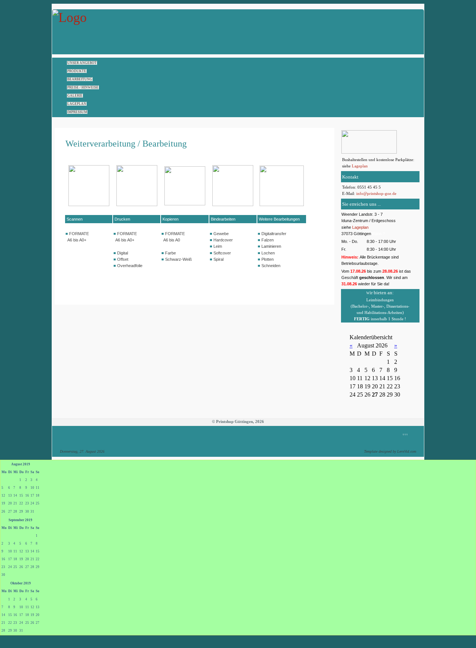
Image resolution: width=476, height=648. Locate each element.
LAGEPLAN (76, 104)
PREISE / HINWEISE (83, 87)
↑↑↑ (405, 434)
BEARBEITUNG (79, 79)
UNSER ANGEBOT (82, 63)
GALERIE (75, 95)
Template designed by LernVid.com (390, 451)
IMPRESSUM (77, 112)
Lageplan (360, 166)
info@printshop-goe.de (376, 194)
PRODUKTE (76, 71)
